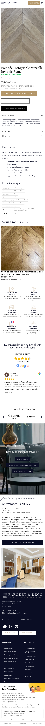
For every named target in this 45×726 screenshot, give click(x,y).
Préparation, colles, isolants (30, 652)
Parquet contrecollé (10, 651)
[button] (2, 251)
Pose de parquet (29, 659)
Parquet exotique (9, 672)
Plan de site (28, 676)
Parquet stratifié (9, 668)
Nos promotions (29, 673)
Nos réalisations (29, 666)
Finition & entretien (30, 656)
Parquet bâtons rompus (11, 658)
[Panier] (42, 3)
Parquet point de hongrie (11, 655)
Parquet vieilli (8, 675)
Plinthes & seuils (30, 648)
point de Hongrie (17, 152)
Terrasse (6, 682)
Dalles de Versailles (9, 665)
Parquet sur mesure (10, 661)
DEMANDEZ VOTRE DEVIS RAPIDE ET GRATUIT (19, 94)
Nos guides (28, 669)
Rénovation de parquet (31, 663)
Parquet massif (8, 648)
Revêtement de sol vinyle (11, 678)
